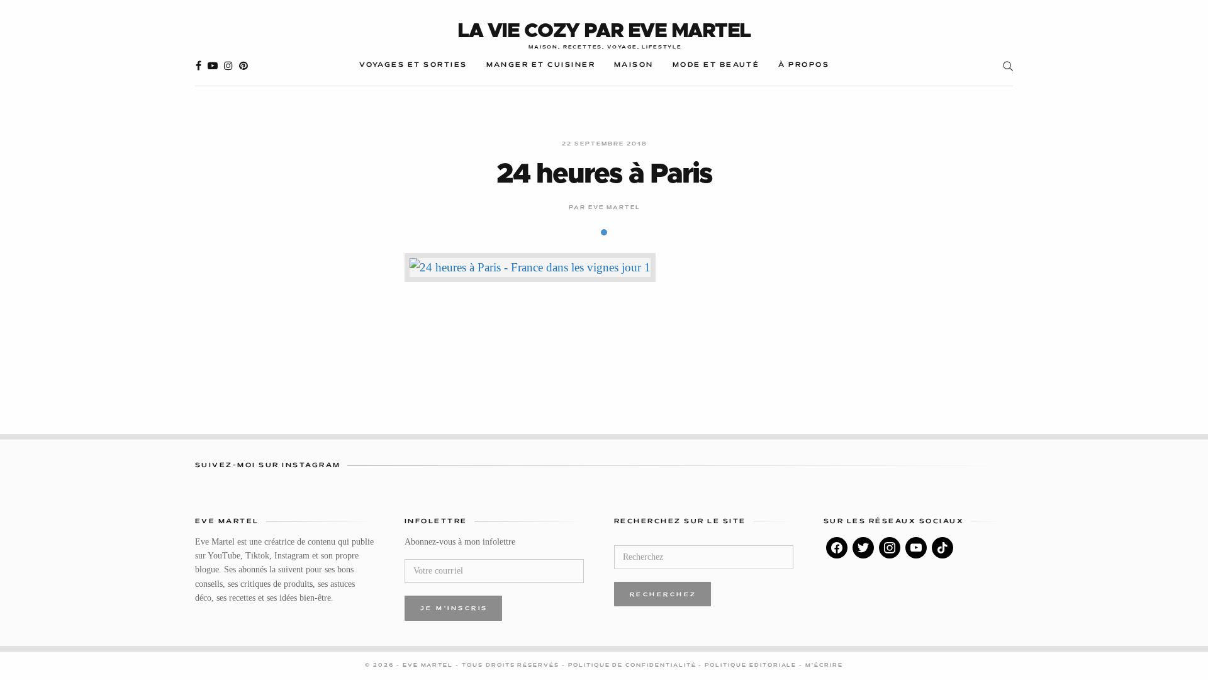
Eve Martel (614, 207)
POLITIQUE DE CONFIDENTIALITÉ (633, 665)
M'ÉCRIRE (824, 665)
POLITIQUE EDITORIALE (752, 665)
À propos (803, 65)
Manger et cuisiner (540, 65)
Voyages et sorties (413, 65)
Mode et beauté (716, 65)
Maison (634, 65)
